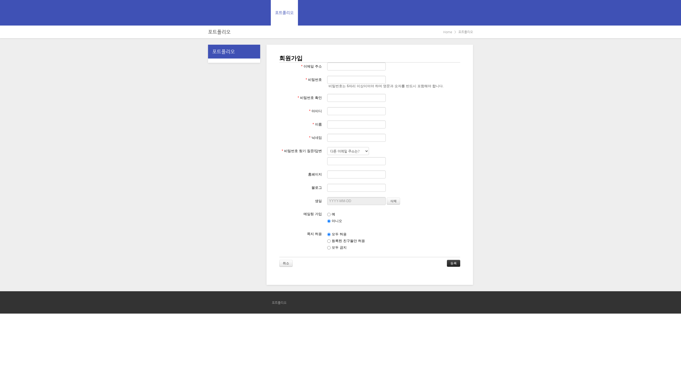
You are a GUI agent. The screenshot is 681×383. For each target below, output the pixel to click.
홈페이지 (315, 174)
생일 (318, 201)
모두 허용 (339, 234)
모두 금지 (339, 247)
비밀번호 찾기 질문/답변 (302, 151)
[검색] (457, 13)
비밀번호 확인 (310, 98)
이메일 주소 (311, 66)
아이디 (315, 111)
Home (447, 32)
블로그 (317, 188)
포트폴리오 (284, 12)
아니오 (336, 221)
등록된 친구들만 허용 (348, 241)
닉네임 (315, 138)
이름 (317, 124)
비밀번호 (314, 80)
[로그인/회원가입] (468, 13)
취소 (286, 263)
